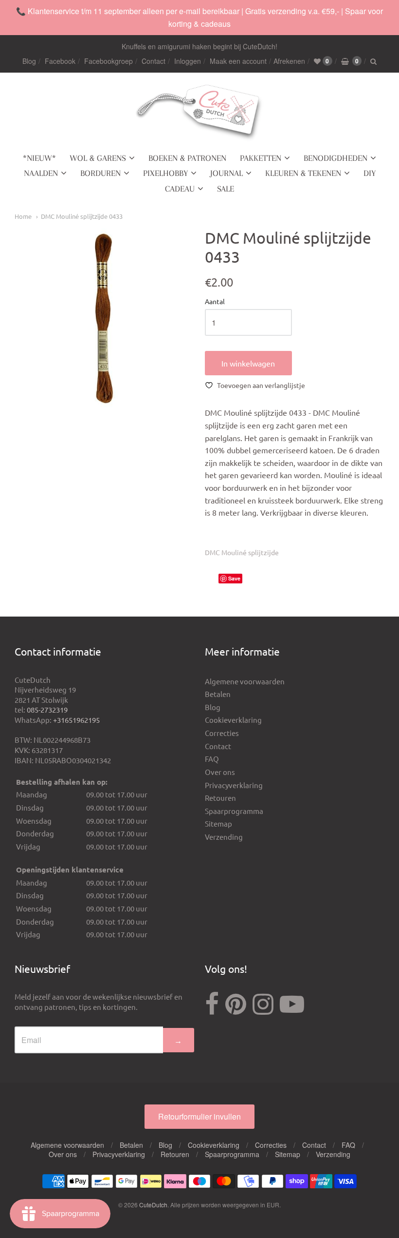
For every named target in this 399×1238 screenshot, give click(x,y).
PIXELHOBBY (165, 173)
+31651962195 (76, 719)
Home (23, 216)
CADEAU (180, 188)
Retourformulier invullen (199, 1116)
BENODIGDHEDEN (335, 158)
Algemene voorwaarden (245, 681)
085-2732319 (47, 709)
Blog (29, 61)
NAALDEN (41, 173)
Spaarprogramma (234, 810)
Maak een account (238, 61)
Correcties (222, 732)
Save (234, 578)
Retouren (220, 797)
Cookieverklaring (233, 719)
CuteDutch (153, 1204)
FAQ (212, 758)
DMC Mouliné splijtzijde (242, 552)
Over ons (220, 771)
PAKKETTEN (260, 158)
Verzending (224, 836)
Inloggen (187, 61)
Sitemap (218, 823)
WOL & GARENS (98, 158)
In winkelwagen (248, 363)
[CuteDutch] (199, 112)
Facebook (60, 61)
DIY (369, 173)
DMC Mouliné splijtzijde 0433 (82, 216)
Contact (153, 61)
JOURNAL (226, 173)
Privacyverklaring (234, 785)
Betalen (218, 693)
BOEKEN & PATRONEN (187, 158)
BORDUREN (100, 173)
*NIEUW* (39, 158)
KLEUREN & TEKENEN (303, 173)
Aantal (215, 302)
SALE (225, 188)
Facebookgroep (108, 61)
